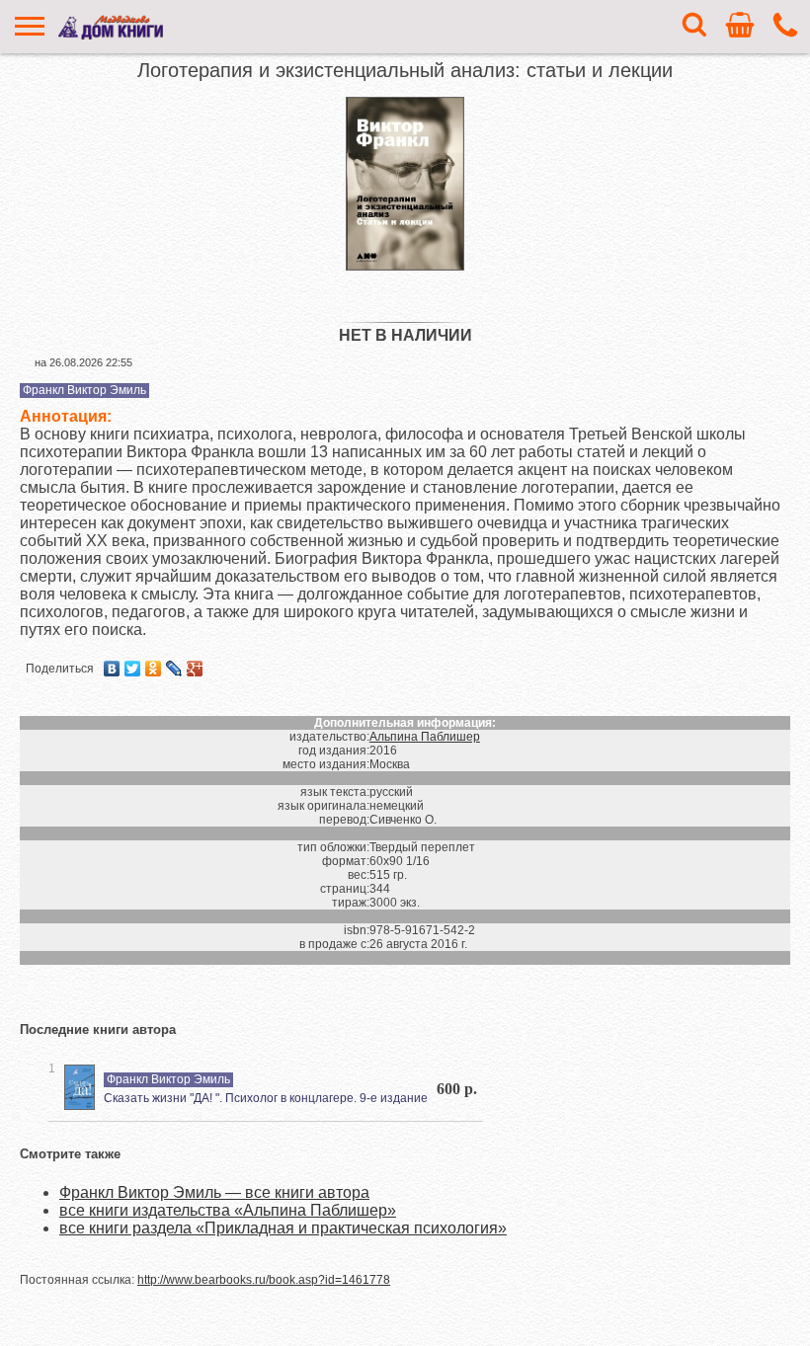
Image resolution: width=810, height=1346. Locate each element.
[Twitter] (132, 668)
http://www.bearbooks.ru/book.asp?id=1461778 (263, 1280)
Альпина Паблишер (424, 737)
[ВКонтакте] (112, 668)
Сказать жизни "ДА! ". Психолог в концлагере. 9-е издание (266, 1098)
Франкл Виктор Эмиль (84, 390)
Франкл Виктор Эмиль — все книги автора (214, 1192)
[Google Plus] (195, 668)
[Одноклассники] (153, 668)
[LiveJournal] (174, 668)
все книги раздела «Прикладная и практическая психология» (283, 1228)
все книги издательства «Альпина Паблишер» (227, 1210)
